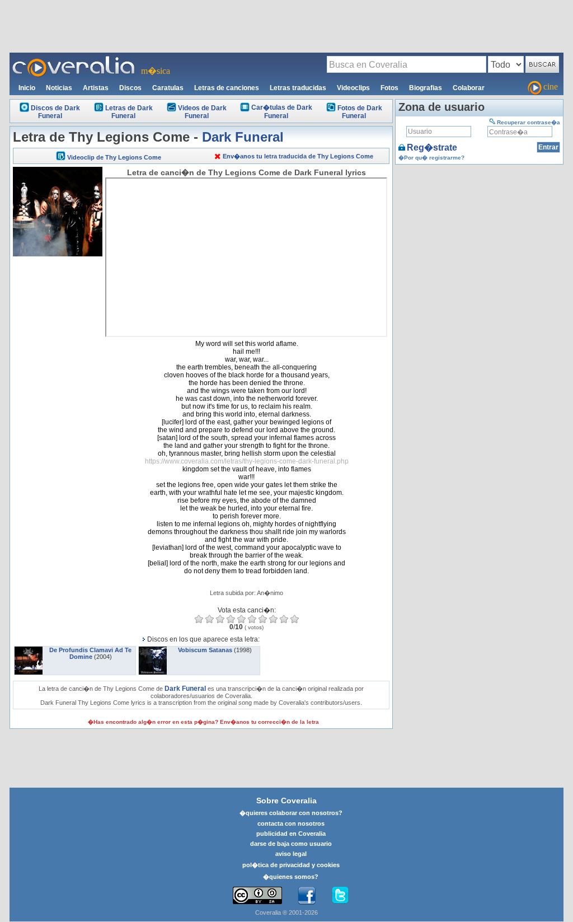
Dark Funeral (243, 136)
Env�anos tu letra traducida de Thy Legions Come (298, 156)
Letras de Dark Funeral (129, 112)
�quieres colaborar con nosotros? (290, 812)
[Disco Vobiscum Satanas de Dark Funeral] (153, 650)
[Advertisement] (286, 26)
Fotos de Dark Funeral (359, 112)
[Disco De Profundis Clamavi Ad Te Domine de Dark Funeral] (29, 650)
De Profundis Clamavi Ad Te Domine (90, 653)
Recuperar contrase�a (528, 122)
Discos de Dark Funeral (55, 112)
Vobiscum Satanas (205, 650)
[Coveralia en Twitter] (340, 896)
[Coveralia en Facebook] (307, 896)
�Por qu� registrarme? (431, 158)
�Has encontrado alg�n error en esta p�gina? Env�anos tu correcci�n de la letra (203, 722)
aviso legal (291, 853)
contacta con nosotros (291, 823)
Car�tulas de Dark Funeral (281, 112)
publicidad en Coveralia (291, 833)
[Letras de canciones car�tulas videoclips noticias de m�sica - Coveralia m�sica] (73, 59)
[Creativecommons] (257, 895)
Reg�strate (432, 147)
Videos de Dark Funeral (202, 112)
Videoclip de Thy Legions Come (114, 157)
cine (550, 86)
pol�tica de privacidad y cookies (291, 865)
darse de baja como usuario (291, 843)
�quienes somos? (290, 876)
